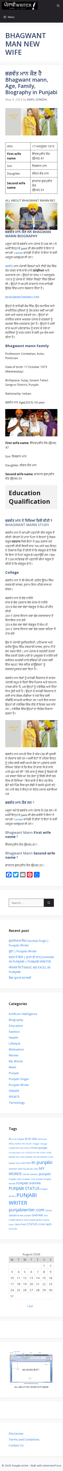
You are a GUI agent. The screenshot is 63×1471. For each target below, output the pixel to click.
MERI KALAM (23, 1169)
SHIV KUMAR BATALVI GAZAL (37, 1220)
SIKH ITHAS (20, 1224)
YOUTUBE (13, 1229)
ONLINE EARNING (30, 1174)
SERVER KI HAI (16, 1215)
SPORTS (14, 1097)
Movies (14, 1055)
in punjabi (41, 1162)
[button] (58, 5)
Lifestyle (14, 1043)
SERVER (48, 1210)
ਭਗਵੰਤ (9, 266)
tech (48, 1224)
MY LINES (34, 1169)
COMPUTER (14, 1148)
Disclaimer (16, 1433)
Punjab (14, 1073)
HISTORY (26, 1163)
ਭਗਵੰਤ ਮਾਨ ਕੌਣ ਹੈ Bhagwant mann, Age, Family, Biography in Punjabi (31, 83)
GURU (43, 1152)
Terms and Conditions (24, 1439)
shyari (11, 1224)
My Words (16, 1061)
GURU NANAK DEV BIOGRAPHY (33, 1157)
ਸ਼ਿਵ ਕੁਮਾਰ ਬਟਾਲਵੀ (20, 978)
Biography (16, 1020)
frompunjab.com (17, 1152)
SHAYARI (37, 1215)
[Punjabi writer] (20, 5)
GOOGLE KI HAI (32, 1152)
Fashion (14, 1032)
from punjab (39, 1148)
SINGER (14, 1091)
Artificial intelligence (23, 1014)
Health (13, 1037)
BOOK (29, 1144)
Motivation (16, 1049)
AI (10, 1139)
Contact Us (16, 1445)
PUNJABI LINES (15, 1179)
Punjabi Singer (19, 1079)
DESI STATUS (25, 1148)
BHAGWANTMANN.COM (22, 297)
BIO (23, 1144)
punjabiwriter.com (26, 1210)
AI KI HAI (31, 1139)
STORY (41, 1224)
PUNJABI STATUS (24, 1188)
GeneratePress (52, 1465)
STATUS (32, 1224)
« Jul (30, 1306)
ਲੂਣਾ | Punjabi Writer (23, 951)
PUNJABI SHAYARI (28, 1183)
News (12, 1067)
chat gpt (43, 1144)
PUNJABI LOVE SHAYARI (32, 1179)
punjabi (45, 1174)
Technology (17, 1103)
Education (16, 1026)
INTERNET (13, 1169)
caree (18, 253)
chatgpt (35, 1144)
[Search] (49, 903)
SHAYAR (27, 1215)
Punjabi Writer (19, 1085)
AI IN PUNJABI (18, 1139)
